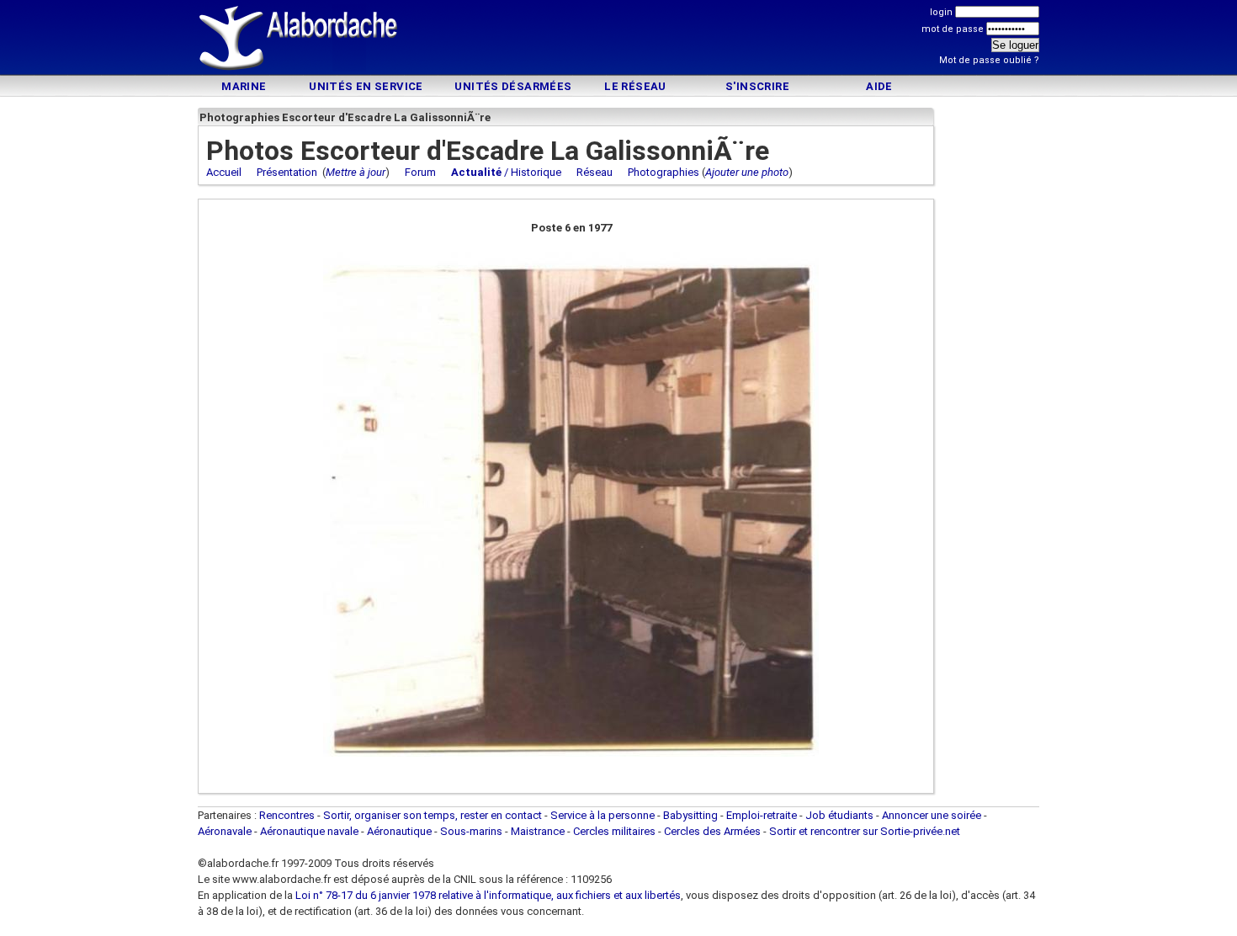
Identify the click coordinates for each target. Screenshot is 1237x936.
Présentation (287, 172)
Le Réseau (635, 86)
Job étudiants (839, 815)
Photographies (663, 172)
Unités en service (366, 86)
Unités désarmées (512, 86)
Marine (243, 86)
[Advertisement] (618, 40)
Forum (420, 172)
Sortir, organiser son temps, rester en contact (432, 815)
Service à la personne (602, 815)
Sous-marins (471, 831)
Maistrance (538, 831)
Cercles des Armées (712, 831)
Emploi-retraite (761, 815)
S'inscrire (757, 86)
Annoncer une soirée (931, 815)
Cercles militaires (614, 831)
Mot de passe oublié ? (989, 60)
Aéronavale (225, 831)
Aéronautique (400, 831)
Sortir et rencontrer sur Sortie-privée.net (864, 831)
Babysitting (690, 815)
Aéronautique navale (309, 831)
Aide (879, 86)
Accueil (224, 172)
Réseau (594, 172)
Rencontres (287, 815)
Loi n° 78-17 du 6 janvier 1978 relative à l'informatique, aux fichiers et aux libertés (487, 895)
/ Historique (506, 172)
